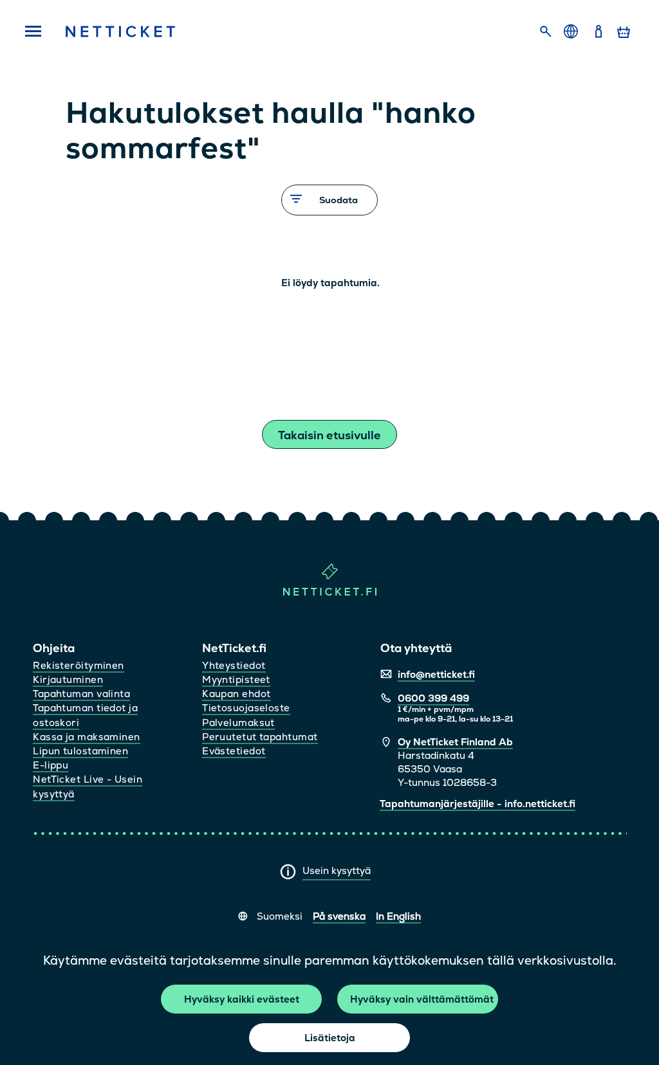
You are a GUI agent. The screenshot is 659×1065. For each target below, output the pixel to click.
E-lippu (50, 765)
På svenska (339, 916)
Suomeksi (279, 916)
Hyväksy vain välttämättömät (422, 999)
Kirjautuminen (68, 679)
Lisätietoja (329, 1038)
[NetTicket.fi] (330, 593)
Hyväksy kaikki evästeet (241, 999)
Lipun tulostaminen (80, 751)
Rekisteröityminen (78, 665)
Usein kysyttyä (336, 870)
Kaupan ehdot (236, 693)
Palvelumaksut (238, 722)
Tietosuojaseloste (246, 708)
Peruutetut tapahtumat (259, 737)
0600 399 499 (433, 698)
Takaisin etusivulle (329, 435)
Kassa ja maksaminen (86, 737)
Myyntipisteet (236, 679)
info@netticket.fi (436, 674)
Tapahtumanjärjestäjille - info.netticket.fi (477, 803)
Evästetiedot (233, 751)
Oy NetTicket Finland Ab (455, 742)
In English (398, 916)
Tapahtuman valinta (81, 693)
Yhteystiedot (233, 665)
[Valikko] (33, 32)
